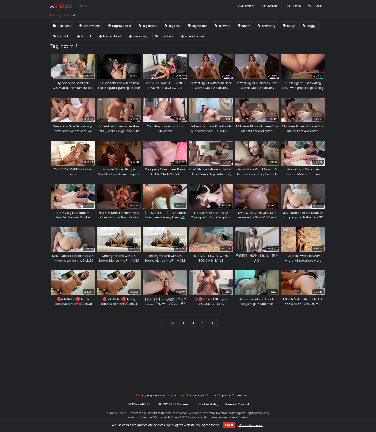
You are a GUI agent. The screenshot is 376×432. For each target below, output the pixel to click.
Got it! (229, 425)
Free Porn (293, 6)
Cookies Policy (208, 404)
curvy (291, 26)
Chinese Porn (198, 395)
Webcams (315, 6)
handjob (63, 36)
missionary (140, 36)
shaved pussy (194, 36)
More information (250, 425)
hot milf (85, 36)
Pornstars (270, 6)
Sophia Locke (121, 26)
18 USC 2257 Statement (174, 404)
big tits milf (199, 26)
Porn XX (227, 395)
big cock (174, 26)
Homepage (56, 15)
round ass (166, 36)
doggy (310, 26)
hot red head (111, 36)
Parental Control (237, 404)
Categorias (246, 6)
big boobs (149, 26)
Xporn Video (178, 395)
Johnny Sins (91, 26)
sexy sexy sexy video (153, 395)
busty (245, 26)
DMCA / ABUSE (138, 404)
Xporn (214, 395)
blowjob (224, 26)
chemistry (268, 26)
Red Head (64, 26)
